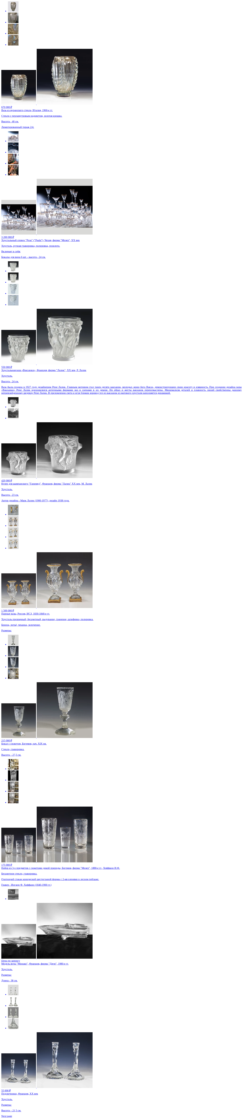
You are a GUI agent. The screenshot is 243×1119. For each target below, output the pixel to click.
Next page (6, 1116)
